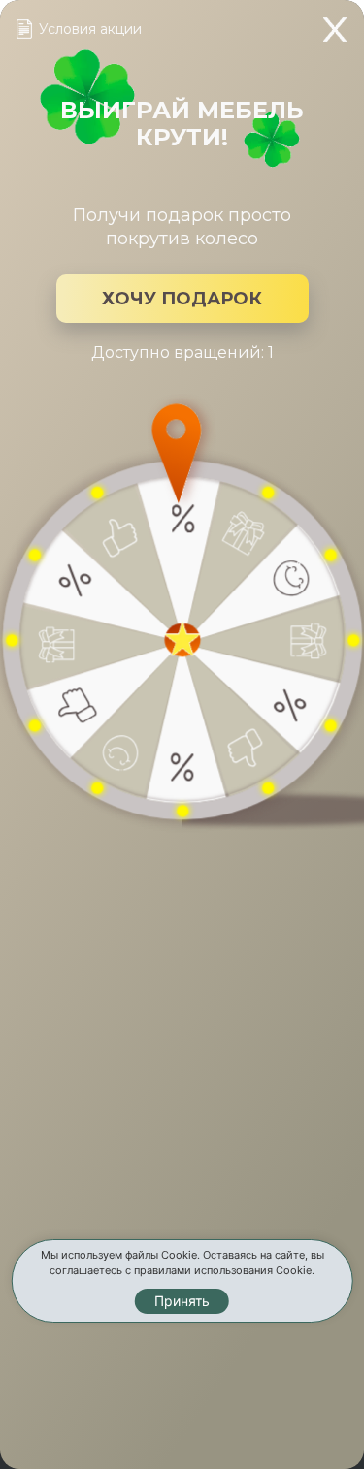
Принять (182, 1301)
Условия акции (90, 29)
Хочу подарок (182, 298)
